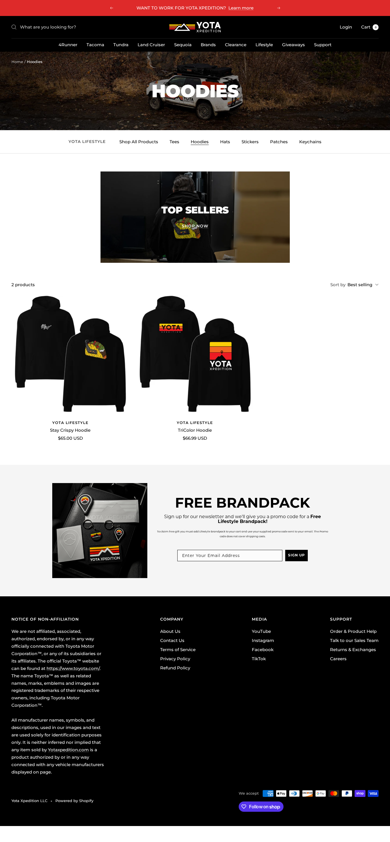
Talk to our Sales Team (354, 640)
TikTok (259, 658)
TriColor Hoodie (195, 430)
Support (322, 44)
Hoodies (200, 141)
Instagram (263, 640)
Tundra (120, 44)
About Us (170, 631)
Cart (369, 27)
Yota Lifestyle (70, 422)
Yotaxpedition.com (68, 749)
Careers (338, 658)
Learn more (241, 8)
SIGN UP (296, 555)
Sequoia (183, 44)
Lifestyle (264, 44)
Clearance (235, 44)
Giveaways (293, 44)
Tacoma (95, 44)
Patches (279, 141)
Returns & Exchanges (353, 649)
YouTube (261, 631)
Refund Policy (175, 668)
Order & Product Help (353, 631)
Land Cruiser (151, 44)
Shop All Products (138, 141)
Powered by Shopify (74, 800)
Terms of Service (178, 649)
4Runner (68, 44)
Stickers (250, 141)
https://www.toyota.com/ (73, 668)
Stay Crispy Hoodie (70, 430)
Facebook (263, 649)
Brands (208, 44)
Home (17, 61)
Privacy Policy (175, 658)
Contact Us (172, 640)
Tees (174, 141)
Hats (225, 141)
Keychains (310, 141)
